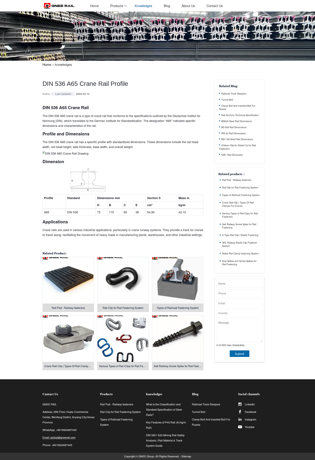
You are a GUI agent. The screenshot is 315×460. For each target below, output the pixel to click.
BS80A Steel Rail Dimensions (236, 121)
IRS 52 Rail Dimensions (233, 133)
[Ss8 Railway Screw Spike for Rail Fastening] (177, 338)
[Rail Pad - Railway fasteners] (68, 280)
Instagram (250, 419)
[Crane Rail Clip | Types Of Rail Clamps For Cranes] (68, 338)
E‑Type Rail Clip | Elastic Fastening (240, 235)
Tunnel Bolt (227, 99)
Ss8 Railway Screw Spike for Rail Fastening (178, 366)
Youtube (249, 427)
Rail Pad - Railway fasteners (68, 308)
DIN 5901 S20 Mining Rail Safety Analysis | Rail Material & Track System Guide (165, 440)
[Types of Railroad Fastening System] (177, 280)
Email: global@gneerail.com (58, 437)
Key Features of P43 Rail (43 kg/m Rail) (166, 424)
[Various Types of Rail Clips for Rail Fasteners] (123, 338)
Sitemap (186, 456)
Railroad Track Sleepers (233, 93)
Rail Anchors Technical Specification (240, 115)
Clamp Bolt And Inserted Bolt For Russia (237, 107)
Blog (167, 5)
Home (94, 5)
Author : (47, 94)
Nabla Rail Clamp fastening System (240, 253)
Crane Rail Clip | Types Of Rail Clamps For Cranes (69, 366)
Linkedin (250, 404)
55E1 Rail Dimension (232, 154)
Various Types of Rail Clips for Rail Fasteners (124, 366)
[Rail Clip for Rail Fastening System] (123, 280)
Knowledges (143, 5)
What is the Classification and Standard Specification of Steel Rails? (164, 409)
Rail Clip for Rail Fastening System (123, 308)
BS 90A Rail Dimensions (233, 127)
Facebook (250, 412)
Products (116, 5)
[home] (64, 6)
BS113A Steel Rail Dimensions (237, 139)
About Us (188, 5)
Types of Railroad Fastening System (178, 308)
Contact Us (215, 5)
